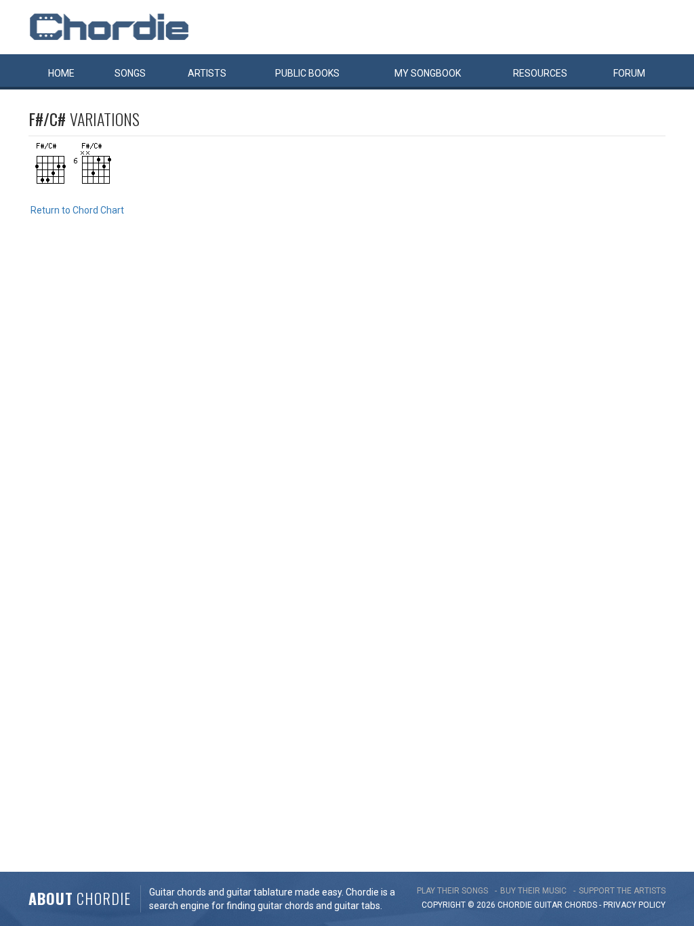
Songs (130, 73)
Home (61, 73)
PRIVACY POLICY (634, 905)
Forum (629, 73)
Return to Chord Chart (77, 210)
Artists (207, 73)
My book (427, 73)
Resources (540, 73)
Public (307, 73)
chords (581, 905)
